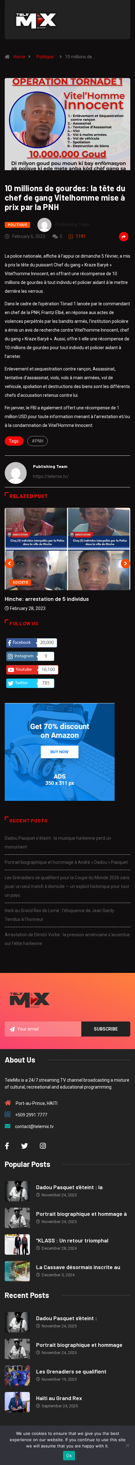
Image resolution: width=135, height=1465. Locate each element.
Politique (45, 56)
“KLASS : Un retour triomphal (72, 1240)
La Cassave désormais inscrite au (78, 1266)
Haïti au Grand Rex (59, 1397)
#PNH (37, 441)
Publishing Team (72, 224)
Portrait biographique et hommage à (81, 1213)
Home (19, 56)
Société (20, 582)
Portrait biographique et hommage (79, 1344)
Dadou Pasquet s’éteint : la (69, 1187)
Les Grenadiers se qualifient (71, 1371)
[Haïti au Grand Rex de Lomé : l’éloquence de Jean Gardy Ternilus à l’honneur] (17, 1402)
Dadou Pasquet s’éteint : (66, 1318)
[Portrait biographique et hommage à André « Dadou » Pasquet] (17, 1218)
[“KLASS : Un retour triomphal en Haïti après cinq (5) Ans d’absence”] (17, 1244)
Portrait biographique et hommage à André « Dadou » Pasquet (66, 862)
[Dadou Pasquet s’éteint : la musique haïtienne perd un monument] (17, 1191)
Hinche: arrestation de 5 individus (47, 598)
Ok (69, 1455)
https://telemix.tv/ (51, 476)
